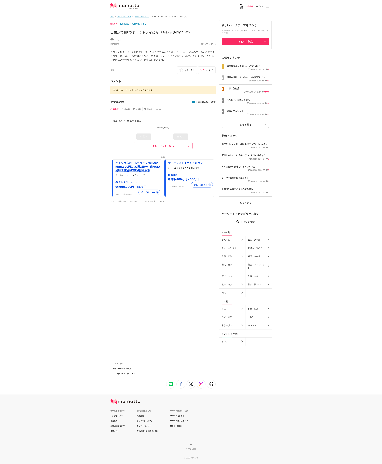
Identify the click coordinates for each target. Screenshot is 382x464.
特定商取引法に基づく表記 (147, 431)
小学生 (251, 316)
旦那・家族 (227, 256)
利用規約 (140, 416)
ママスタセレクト (177, 416)
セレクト (226, 341)
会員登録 (249, 6)
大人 (224, 292)
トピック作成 (245, 41)
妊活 (224, 308)
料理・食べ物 (254, 256)
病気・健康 (227, 264)
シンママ (252, 325)
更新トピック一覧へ (163, 146)
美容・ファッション (256, 266)
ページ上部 (191, 448)
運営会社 (114, 431)
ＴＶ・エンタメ (229, 247)
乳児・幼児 (227, 316)
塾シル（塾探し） (177, 426)
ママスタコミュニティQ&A (124, 373)
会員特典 (114, 421)
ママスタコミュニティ (179, 421)
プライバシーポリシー (146, 421)
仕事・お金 (253, 276)
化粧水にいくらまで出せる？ (133, 23)
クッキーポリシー (144, 426)
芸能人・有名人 (255, 247)
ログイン (259, 6)
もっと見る (245, 124)
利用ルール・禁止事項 (122, 368)
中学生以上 (227, 325)
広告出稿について (117, 426)
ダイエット (227, 276)
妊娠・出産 (253, 308)
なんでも (226, 239)
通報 (112, 70)
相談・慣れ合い (255, 284)
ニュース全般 (254, 239)
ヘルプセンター (116, 416)
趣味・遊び (227, 284)
